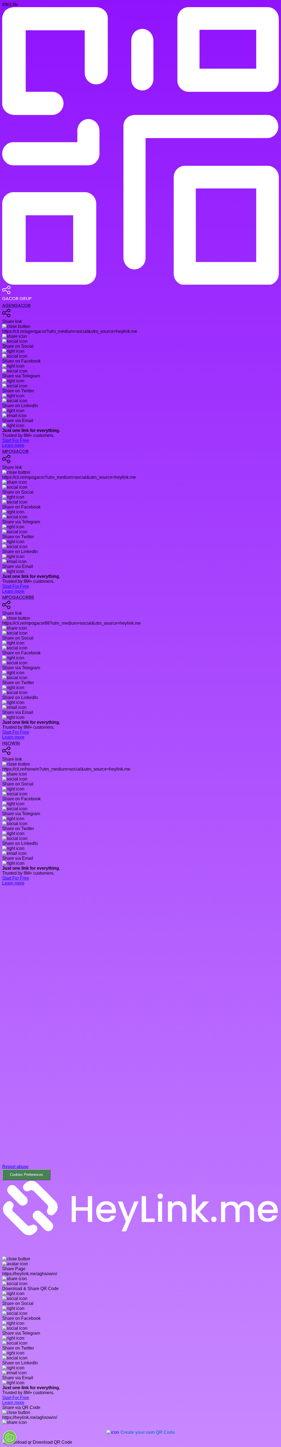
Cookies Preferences (26, 1175)
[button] (140, 1033)
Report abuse (15, 1166)
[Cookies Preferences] (9, 1437)
